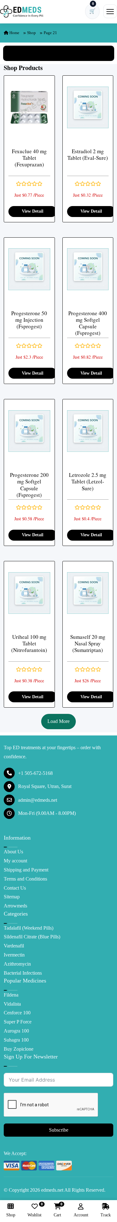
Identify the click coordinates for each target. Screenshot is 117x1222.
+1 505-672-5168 (35, 773)
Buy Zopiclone (18, 1049)
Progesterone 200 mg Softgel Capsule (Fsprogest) (29, 485)
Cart (57, 1210)
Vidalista (12, 1004)
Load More (58, 721)
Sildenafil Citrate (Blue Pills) (32, 936)
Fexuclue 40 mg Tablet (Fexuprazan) (29, 158)
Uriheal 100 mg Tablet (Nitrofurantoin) (29, 644)
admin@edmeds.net (37, 800)
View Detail (32, 211)
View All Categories (59, 53)
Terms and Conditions (25, 878)
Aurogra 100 (16, 1030)
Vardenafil (14, 945)
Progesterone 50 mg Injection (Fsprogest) (29, 320)
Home (13, 32)
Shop (31, 32)
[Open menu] (110, 11)
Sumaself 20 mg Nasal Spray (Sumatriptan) (87, 644)
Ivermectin (14, 954)
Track (105, 1215)
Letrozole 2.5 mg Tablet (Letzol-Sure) (87, 482)
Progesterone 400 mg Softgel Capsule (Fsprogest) (87, 323)
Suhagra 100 (16, 1040)
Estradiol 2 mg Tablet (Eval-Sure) (87, 154)
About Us (13, 851)
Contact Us (15, 888)
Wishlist (34, 1210)
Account (81, 1215)
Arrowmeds (15, 905)
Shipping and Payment (26, 869)
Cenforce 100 (17, 1012)
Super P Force (18, 1021)
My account (15, 860)
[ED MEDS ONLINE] (22, 11)
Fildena (11, 994)
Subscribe (58, 1130)
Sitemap (12, 896)
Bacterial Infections (23, 973)
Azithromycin (17, 964)
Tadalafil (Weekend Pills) (28, 928)
